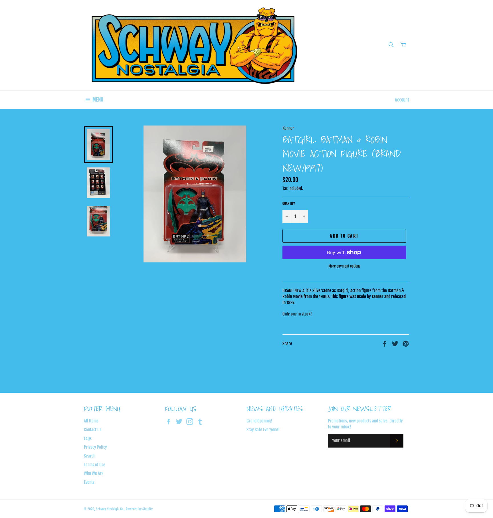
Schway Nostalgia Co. (110, 509)
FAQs (88, 438)
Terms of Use (94, 465)
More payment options (344, 266)
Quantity (288, 203)
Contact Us (92, 429)
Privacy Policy (95, 447)
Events (89, 482)
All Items (91, 421)
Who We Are (94, 473)
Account (402, 100)
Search (89, 456)
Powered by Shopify (139, 509)
